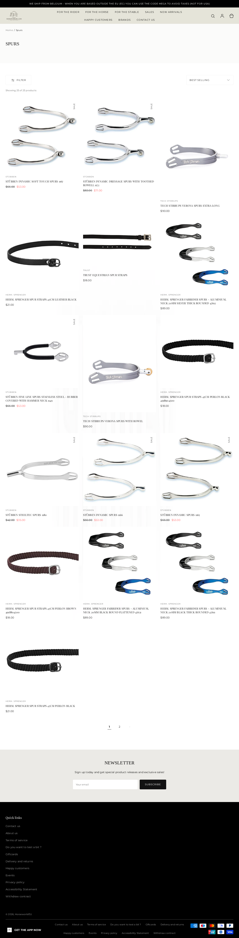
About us (77, 924)
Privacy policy (109, 933)
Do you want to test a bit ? (125, 924)
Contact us (61, 924)
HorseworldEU (23, 914)
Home (9, 30)
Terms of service (96, 924)
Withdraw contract (164, 933)
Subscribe (153, 784)
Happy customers (73, 933)
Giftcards (151, 924)
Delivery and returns (172, 924)
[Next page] (129, 727)
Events (93, 933)
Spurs (19, 30)
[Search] (213, 16)
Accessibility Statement (135, 933)
